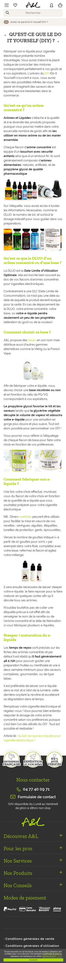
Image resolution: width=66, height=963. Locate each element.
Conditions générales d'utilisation (32, 946)
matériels (25, 516)
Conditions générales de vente (30, 939)
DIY (47, 73)
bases (32, 340)
